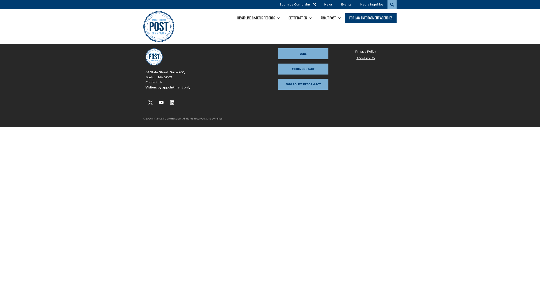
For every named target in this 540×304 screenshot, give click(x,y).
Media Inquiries (371, 4)
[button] (392, 4)
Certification (298, 18)
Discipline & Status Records (256, 18)
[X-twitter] (150, 102)
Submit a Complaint (296, 3)
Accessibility (365, 58)
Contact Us (154, 82)
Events (346, 4)
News (328, 4)
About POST (328, 18)
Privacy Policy (365, 51)
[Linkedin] (172, 102)
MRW (219, 118)
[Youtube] (161, 102)
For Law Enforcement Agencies (370, 18)
